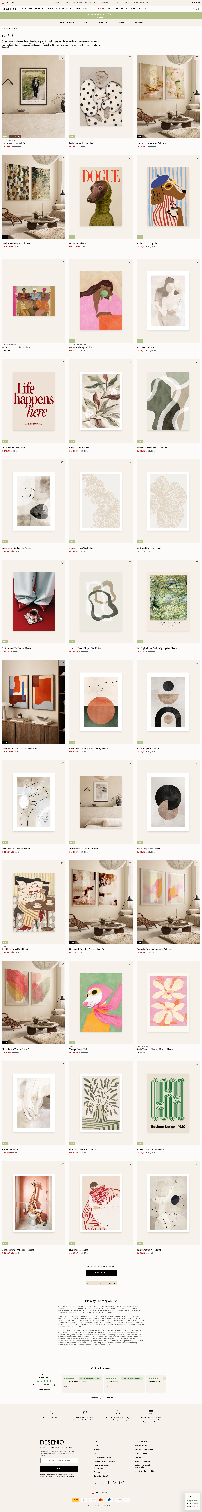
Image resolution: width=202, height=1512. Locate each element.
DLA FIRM (142, 9)
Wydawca (98, 1449)
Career (96, 1453)
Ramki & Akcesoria (84, 9)
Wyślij (59, 1469)
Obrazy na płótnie (64, 9)
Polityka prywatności (143, 1461)
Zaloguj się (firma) (101, 1476)
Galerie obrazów (115, 9)
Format (102, 23)
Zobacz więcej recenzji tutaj (101, 1398)
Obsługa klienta (141, 1445)
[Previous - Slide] (59, 1383)
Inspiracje (131, 9)
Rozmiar (119, 23)
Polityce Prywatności (67, 1476)
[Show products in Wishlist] (192, 9)
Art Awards (98, 1472)
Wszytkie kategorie (65, 23)
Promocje (100, 9)
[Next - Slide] (169, 1383)
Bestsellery (26, 9)
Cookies (138, 1457)
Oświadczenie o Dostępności (105, 1461)
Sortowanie (138, 23)
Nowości (39, 9)
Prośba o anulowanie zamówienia (143, 1466)
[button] (192, 1501)
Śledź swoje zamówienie (144, 1449)
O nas (96, 1441)
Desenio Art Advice (142, 1441)
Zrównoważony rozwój (102, 1457)
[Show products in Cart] (197, 9)
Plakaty (49, 9)
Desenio (5, 28)
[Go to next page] (114, 1283)
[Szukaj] (187, 9)
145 (110, 1283)
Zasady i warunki (141, 1453)
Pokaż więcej (101, 1273)
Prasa (96, 1445)
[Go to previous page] (88, 1283)
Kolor (86, 23)
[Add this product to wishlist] (62, 57)
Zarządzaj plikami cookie (144, 1471)
